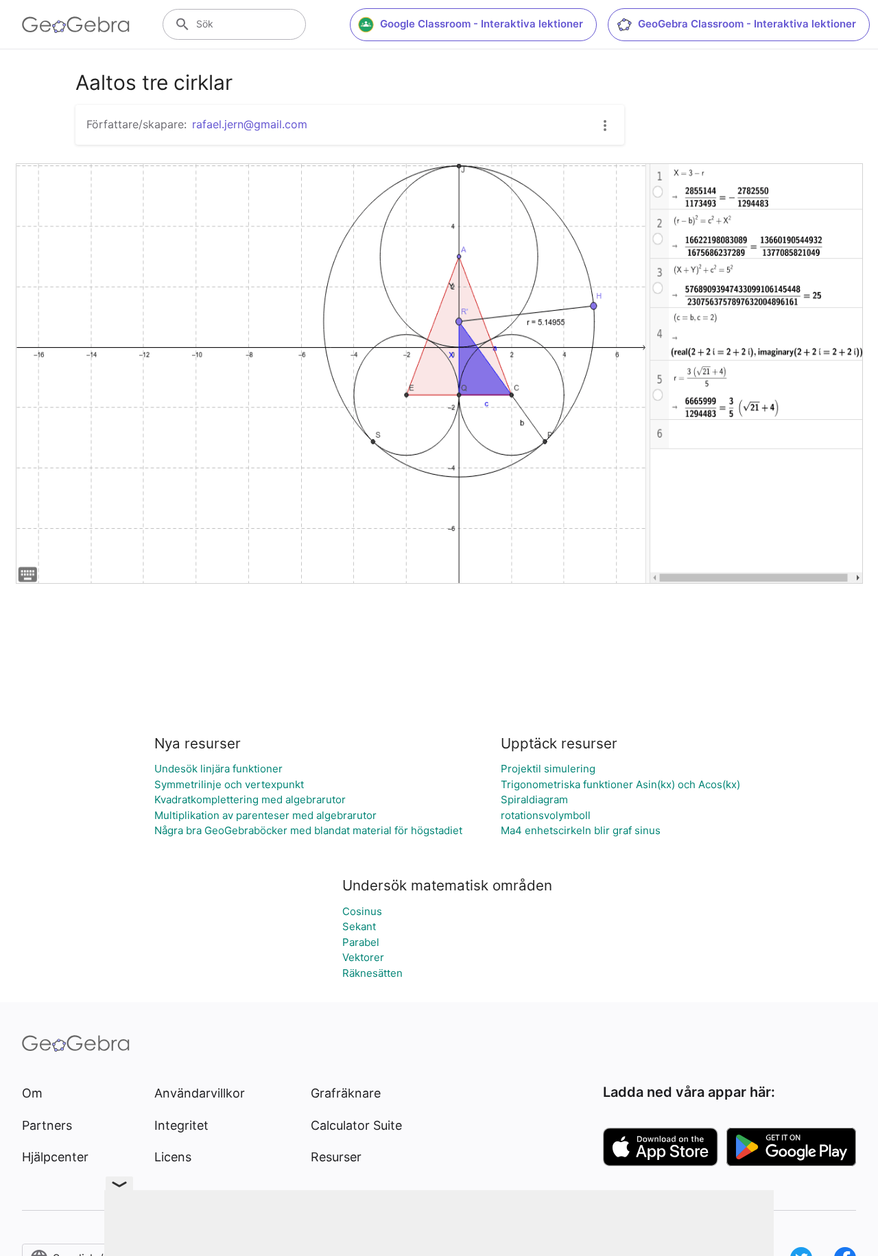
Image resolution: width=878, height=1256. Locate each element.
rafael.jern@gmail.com (249, 124)
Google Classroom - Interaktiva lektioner (481, 23)
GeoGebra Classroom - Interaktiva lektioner (747, 23)
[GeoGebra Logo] (76, 24)
